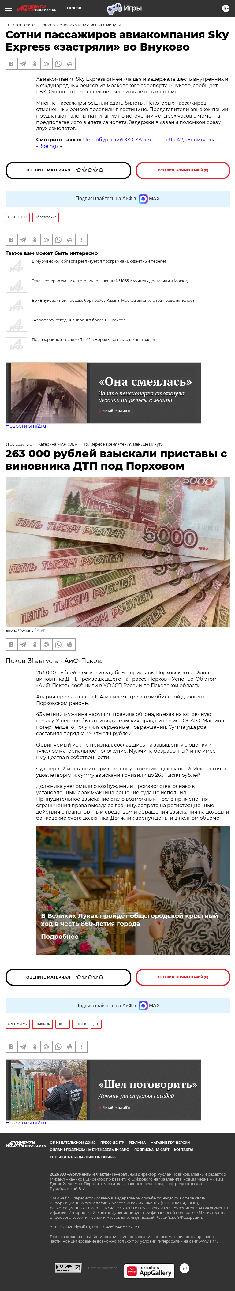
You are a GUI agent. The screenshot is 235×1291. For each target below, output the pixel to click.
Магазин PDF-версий (170, 1143)
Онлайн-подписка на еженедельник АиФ (89, 1150)
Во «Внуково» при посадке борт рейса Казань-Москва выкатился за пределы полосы (113, 300)
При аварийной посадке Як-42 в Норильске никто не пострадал (93, 339)
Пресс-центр (112, 1143)
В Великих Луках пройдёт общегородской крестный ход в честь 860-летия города (129, 919)
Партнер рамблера (102, 1268)
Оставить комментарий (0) (183, 170)
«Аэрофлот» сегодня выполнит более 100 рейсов (78, 320)
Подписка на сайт (151, 1150)
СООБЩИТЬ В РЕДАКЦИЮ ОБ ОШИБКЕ (83, 1157)
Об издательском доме (72, 1143)
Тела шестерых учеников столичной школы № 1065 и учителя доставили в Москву (110, 281)
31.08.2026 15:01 (19, 444)
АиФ (41, 630)
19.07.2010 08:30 (20, 25)
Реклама (137, 1143)
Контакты (183, 1150)
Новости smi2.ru (26, 426)
